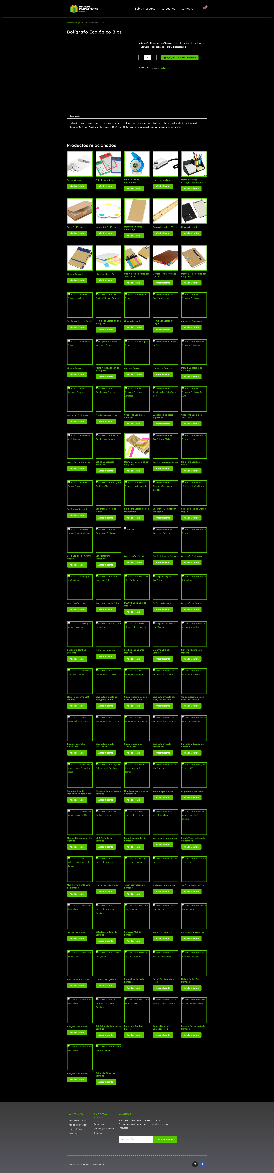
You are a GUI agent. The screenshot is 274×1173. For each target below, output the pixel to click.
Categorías (168, 8)
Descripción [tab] (74, 116)
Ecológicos (78, 22)
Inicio (69, 22)
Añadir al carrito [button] (77, 186)
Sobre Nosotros (145, 8)
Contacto (187, 8)
